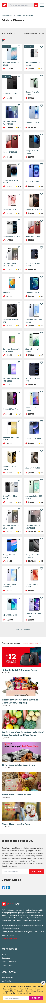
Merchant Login (7, 977)
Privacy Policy (7, 965)
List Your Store (7, 981)
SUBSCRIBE (36, 872)
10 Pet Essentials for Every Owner (19, 765)
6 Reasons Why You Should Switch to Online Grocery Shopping (20, 701)
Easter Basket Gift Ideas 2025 (16, 794)
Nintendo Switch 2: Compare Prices (19, 670)
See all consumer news (30, 643)
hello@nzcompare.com (10, 938)
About (4, 954)
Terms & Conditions (9, 961)
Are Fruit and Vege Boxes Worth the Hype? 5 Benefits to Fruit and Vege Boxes (23, 734)
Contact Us (6, 958)
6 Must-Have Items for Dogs (16, 824)
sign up (36, 998)
